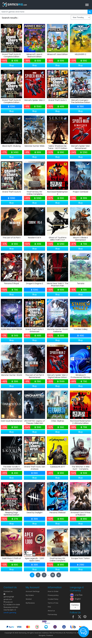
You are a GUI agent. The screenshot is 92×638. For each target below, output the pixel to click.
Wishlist (29, 599)
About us (51, 610)
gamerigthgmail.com (9, 598)
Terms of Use (53, 603)
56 (53, 575)
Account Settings (33, 591)
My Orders (30, 595)
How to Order (53, 591)
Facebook (8, 602)
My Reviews (30, 603)
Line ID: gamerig (10, 612)
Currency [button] (75, 605)
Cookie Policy (53, 599)
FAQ (49, 607)
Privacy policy (53, 595)
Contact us (8, 591)
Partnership (52, 614)
